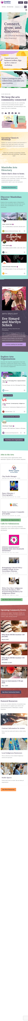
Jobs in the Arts (7, 454)
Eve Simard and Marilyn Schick (11, 321)
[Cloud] (6, 113)
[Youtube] (16, 113)
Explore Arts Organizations (8, 357)
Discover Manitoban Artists (11, 198)
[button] (26, 10)
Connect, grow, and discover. (13, 27)
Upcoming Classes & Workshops (9, 139)
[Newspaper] (19, 113)
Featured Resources (9, 701)
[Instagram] (2, 113)
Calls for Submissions (10, 524)
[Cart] (25, 2)
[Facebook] (12, 113)
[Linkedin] (9, 113)
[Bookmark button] (24, 231)
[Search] (25, 7)
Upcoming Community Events (13, 610)
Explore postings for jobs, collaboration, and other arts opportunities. (13, 80)
